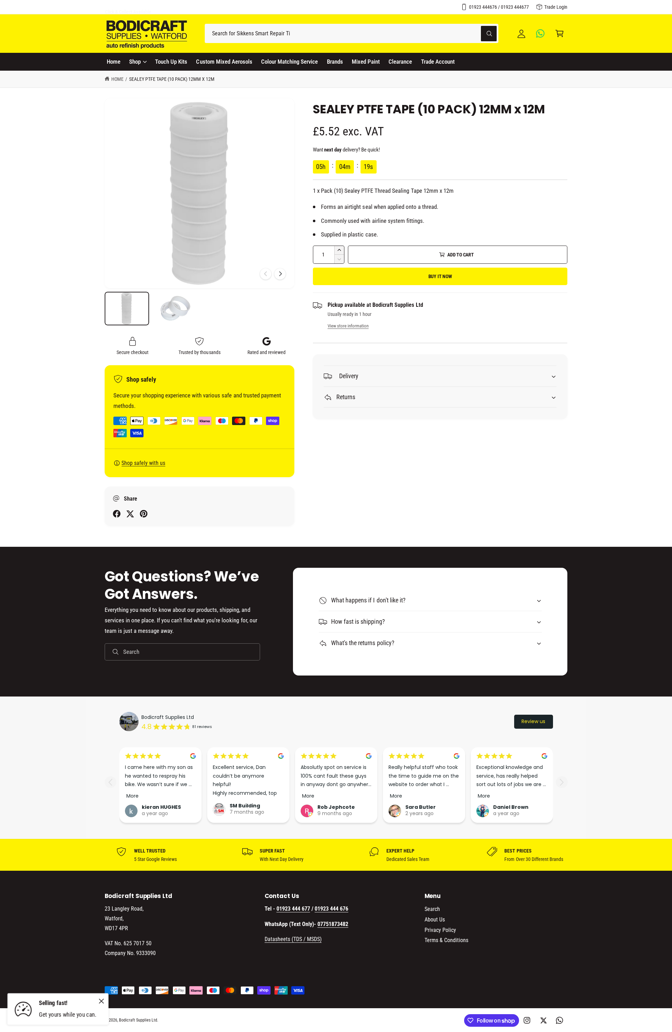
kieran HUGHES (161, 807)
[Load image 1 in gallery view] (127, 308)
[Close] (101, 1001)
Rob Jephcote (336, 807)
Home (117, 79)
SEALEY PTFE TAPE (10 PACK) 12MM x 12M (172, 79)
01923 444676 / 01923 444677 (499, 7)
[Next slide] (561, 782)
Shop (135, 61)
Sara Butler (420, 807)
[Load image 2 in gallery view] (175, 308)
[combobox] (351, 33)
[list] (336, 855)
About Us (435, 919)
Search (432, 909)
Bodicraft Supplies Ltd (167, 717)
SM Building (245, 805)
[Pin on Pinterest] (143, 513)
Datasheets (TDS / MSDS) (293, 939)
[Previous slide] (110, 782)
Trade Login (555, 7)
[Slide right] (280, 274)
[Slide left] (265, 274)
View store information (348, 325)
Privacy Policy (440, 930)
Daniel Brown (510, 807)
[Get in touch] (540, 33)
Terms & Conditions (446, 940)
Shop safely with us (143, 463)
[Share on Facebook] (116, 513)
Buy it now (440, 276)
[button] (559, 33)
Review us (533, 721)
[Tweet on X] (130, 513)
